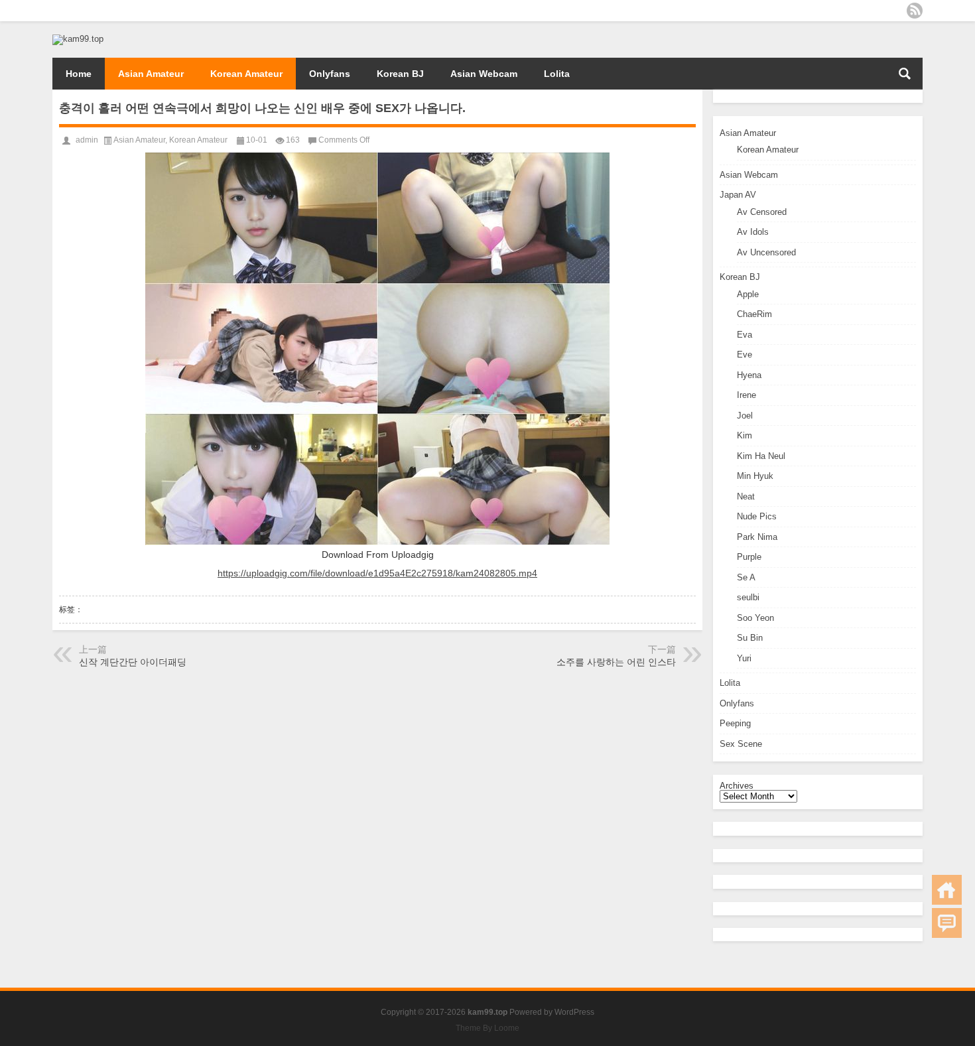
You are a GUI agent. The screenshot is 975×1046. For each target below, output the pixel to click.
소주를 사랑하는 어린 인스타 (616, 662)
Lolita (557, 73)
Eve (744, 355)
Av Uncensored (766, 252)
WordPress (574, 1012)
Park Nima (757, 537)
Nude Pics (757, 516)
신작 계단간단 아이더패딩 (132, 662)
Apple (748, 294)
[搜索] (905, 74)
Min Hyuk (755, 476)
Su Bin (750, 638)
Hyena (749, 375)
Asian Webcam (483, 73)
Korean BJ (400, 73)
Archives (736, 785)
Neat (746, 496)
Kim (744, 435)
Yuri (744, 658)
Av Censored (762, 212)
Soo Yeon (755, 618)
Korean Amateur (246, 73)
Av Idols (753, 232)
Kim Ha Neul (761, 456)
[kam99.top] (77, 39)
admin (87, 140)
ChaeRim (754, 314)
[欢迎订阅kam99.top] (915, 11)
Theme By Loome (487, 1028)
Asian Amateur (151, 73)
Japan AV (738, 195)
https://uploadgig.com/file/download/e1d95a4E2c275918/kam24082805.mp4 (377, 573)
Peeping (735, 723)
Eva (744, 335)
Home (79, 73)
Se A (746, 577)
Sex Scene (741, 744)
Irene (746, 395)
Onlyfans (329, 73)
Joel (745, 416)
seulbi (748, 597)
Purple (749, 557)
